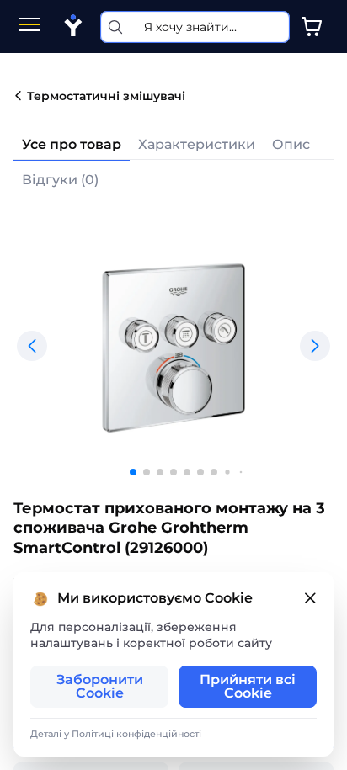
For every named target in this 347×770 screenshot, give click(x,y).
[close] (310, 599)
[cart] (312, 27)
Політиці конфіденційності (136, 734)
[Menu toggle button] (29, 26)
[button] (32, 346)
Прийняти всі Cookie (248, 686)
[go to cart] (311, 27)
